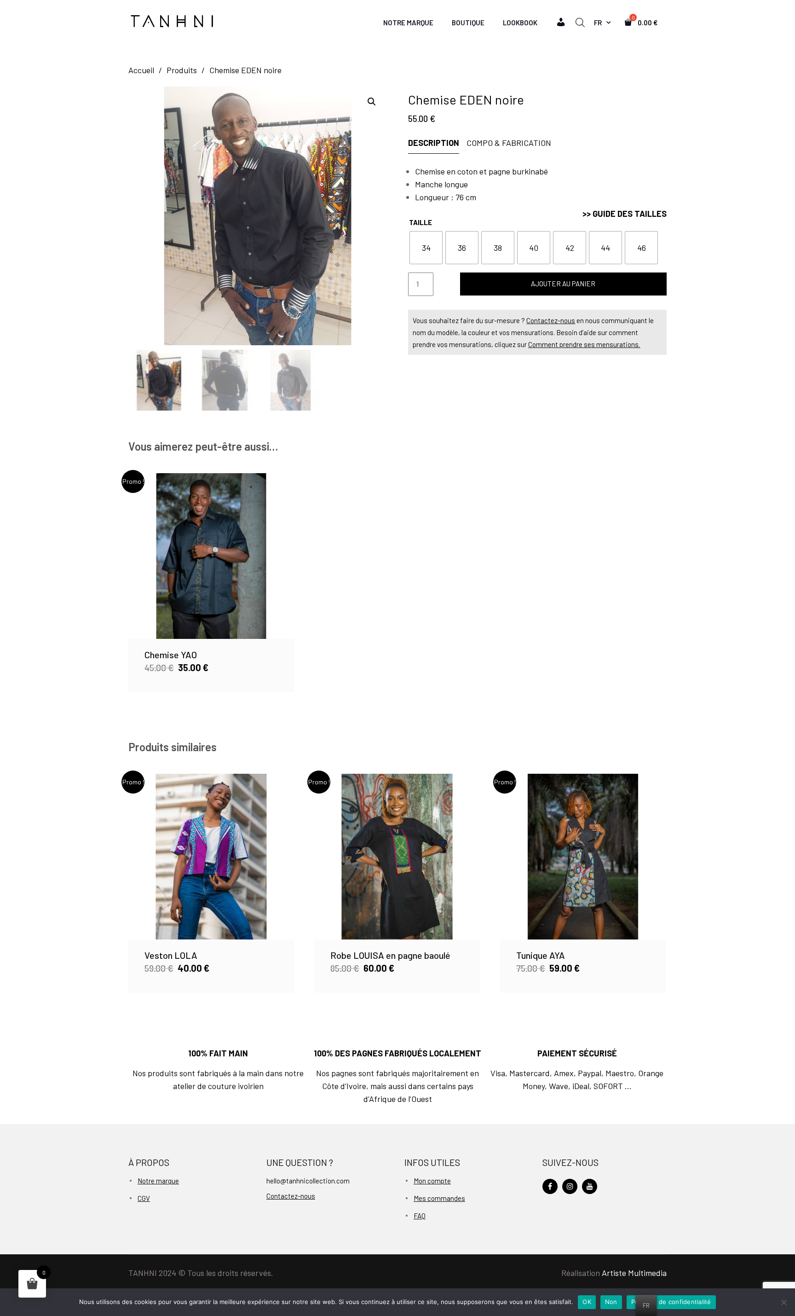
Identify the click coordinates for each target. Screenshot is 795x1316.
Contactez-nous (550, 320)
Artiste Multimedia (634, 1273)
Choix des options (211, 556)
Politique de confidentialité (671, 1301)
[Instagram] (569, 1186)
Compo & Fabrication (509, 143)
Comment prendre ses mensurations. (584, 344)
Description (433, 143)
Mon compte (432, 1181)
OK (586, 1301)
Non (611, 1301)
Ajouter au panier (563, 283)
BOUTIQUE (468, 22)
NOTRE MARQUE (408, 22)
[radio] (426, 248)
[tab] (436, 143)
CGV (144, 1198)
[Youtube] (589, 1186)
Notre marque (158, 1181)
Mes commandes (439, 1198)
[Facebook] (550, 1186)
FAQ (420, 1216)
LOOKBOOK (520, 22)
